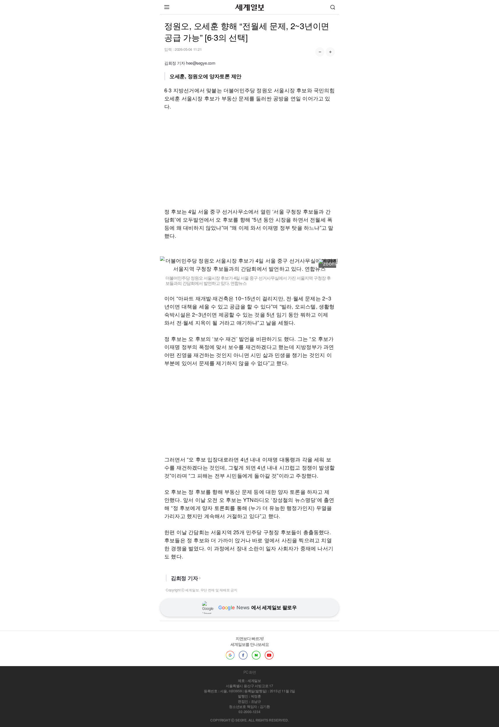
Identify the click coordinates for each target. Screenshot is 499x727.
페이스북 (243, 655)
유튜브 (269, 655)
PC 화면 (249, 672)
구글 (230, 655)
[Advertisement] (249, 158)
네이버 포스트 (256, 655)
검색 (332, 7)
